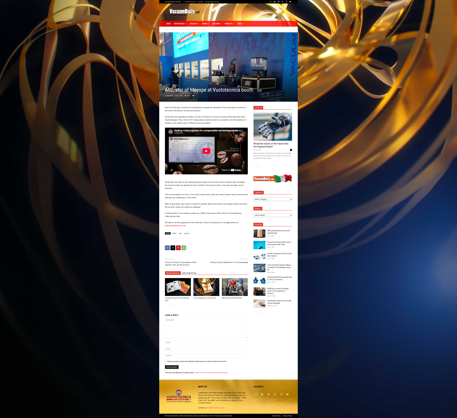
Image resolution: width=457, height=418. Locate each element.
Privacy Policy (287, 416)
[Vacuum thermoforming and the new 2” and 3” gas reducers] (259, 280)
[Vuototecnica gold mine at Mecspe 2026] (178, 287)
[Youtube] (290, 1)
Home (167, 29)
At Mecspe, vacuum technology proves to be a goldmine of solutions (278, 291)
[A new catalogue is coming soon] (206, 287)
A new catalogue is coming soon (204, 298)
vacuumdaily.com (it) (212, 2)
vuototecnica (179, 24)
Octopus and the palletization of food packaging (229, 262)
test (180, 233)
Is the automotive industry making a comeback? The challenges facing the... (279, 267)
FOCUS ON (193, 24)
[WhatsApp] (183, 247)
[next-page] (170, 305)
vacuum (186, 233)
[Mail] (278, 1)
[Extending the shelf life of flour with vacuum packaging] (259, 304)
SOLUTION (258, 225)
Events (204, 24)
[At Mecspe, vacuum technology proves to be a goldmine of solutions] (259, 291)
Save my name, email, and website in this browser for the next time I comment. (197, 361)
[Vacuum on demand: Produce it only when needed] (259, 256)
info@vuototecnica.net (216, 408)
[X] (286, 1)
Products (228, 24)
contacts (200, 2)
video (240, 24)
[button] (289, 24)
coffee (174, 233)
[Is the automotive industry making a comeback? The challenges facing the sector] (259, 268)
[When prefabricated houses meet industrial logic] (259, 233)
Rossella (170, 96)
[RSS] (282, 1)
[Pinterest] (178, 247)
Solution (216, 24)
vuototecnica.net (190, 2)
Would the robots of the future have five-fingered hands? (270, 145)
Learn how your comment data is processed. (211, 373)
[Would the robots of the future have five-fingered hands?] (272, 127)
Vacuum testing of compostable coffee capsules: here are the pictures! (180, 263)
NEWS (169, 24)
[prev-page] (166, 305)
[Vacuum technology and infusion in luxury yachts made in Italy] (259, 245)
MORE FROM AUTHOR (189, 273)
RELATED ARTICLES (172, 273)
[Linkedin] (274, 1)
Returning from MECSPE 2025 (232, 298)
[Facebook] (270, 1)
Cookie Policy (276, 416)
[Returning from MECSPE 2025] (235, 287)
